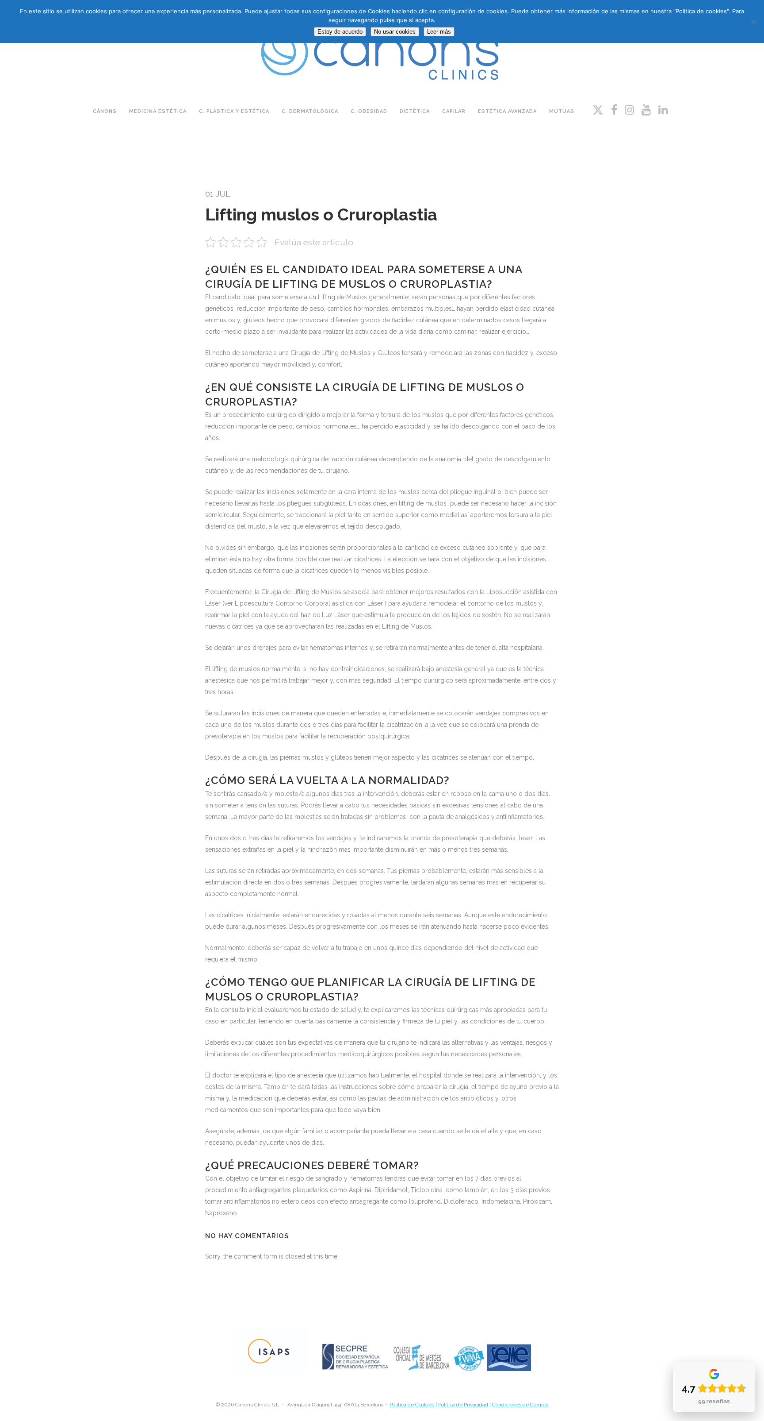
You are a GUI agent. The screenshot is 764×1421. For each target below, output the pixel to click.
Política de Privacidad (463, 1405)
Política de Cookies (412, 1405)
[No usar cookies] (753, 21)
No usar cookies (395, 31)
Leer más (439, 31)
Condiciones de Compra (520, 1405)
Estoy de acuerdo (340, 31)
